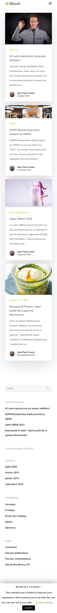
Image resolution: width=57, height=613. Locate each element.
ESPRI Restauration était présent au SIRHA (25, 416)
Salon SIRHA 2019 (14, 424)
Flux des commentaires (18, 558)
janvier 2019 (12, 478)
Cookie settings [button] (44, 602)
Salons (13, 123)
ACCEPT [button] (29, 608)
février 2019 (12, 472)
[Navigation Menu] (50, 3)
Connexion (11, 547)
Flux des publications (16, 553)
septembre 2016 (14, 484)
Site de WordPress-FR (17, 564)
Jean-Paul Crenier (26, 93)
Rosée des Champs (19, 212)
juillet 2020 (11, 466)
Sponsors (14, 50)
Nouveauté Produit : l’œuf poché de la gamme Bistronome (26, 433)
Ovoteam (14, 300)
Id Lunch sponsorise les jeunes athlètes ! (27, 408)
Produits (24, 300)
